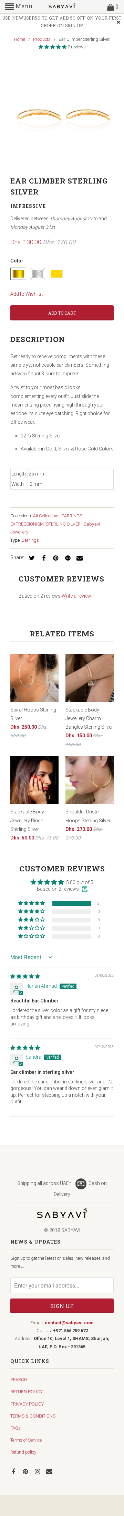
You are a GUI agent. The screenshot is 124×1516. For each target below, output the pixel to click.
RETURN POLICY (26, 1391)
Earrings (30, 540)
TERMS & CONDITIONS (32, 1416)
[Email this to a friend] (78, 557)
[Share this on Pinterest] (54, 557)
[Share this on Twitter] (30, 557)
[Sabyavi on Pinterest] (26, 1471)
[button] (53, 46)
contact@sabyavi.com (69, 1322)
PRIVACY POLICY (27, 1404)
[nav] (19, 7)
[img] (25, 976)
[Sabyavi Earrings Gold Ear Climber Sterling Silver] (62, 114)
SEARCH (18, 1379)
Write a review (76, 596)
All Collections (46, 515)
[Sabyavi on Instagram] (38, 1471)
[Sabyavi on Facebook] (14, 1471)
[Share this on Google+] (66, 557)
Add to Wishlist (26, 294)
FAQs (15, 1428)
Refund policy (23, 1452)
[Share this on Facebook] (42, 557)
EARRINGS (72, 515)
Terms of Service (26, 1440)
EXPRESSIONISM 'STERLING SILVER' (46, 524)
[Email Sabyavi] (50, 1471)
